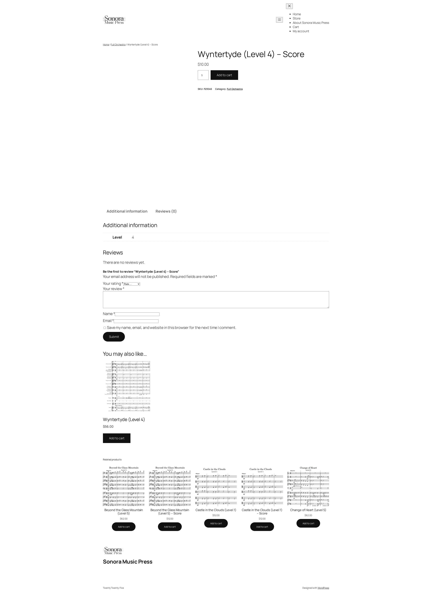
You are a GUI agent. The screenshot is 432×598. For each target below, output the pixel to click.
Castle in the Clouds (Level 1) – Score (262, 511)
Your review (113, 288)
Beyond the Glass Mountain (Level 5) (123, 511)
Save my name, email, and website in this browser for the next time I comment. (171, 327)
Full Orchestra (118, 44)
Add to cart (224, 75)
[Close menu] (289, 6)
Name (109, 313)
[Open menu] (279, 20)
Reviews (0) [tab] (166, 211)
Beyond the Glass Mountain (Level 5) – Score (170, 511)
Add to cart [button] (116, 438)
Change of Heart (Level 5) (308, 510)
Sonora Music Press (127, 561)
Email (108, 320)
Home (106, 44)
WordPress (323, 587)
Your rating (113, 283)
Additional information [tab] (127, 211)
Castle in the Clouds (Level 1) (216, 510)
